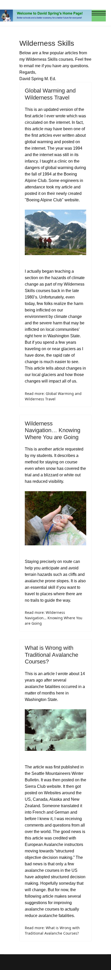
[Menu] (99, 15)
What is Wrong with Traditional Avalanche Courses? (51, 655)
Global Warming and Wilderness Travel (50, 94)
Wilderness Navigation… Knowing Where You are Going (52, 430)
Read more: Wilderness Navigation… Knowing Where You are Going (53, 618)
